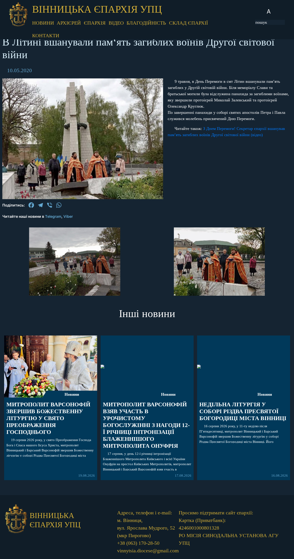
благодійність (146, 23)
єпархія (95, 23)
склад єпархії (188, 23)
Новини (72, 394)
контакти (45, 35)
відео (116, 23)
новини (43, 23)
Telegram (53, 216)
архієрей (69, 23)
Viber (68, 216)
